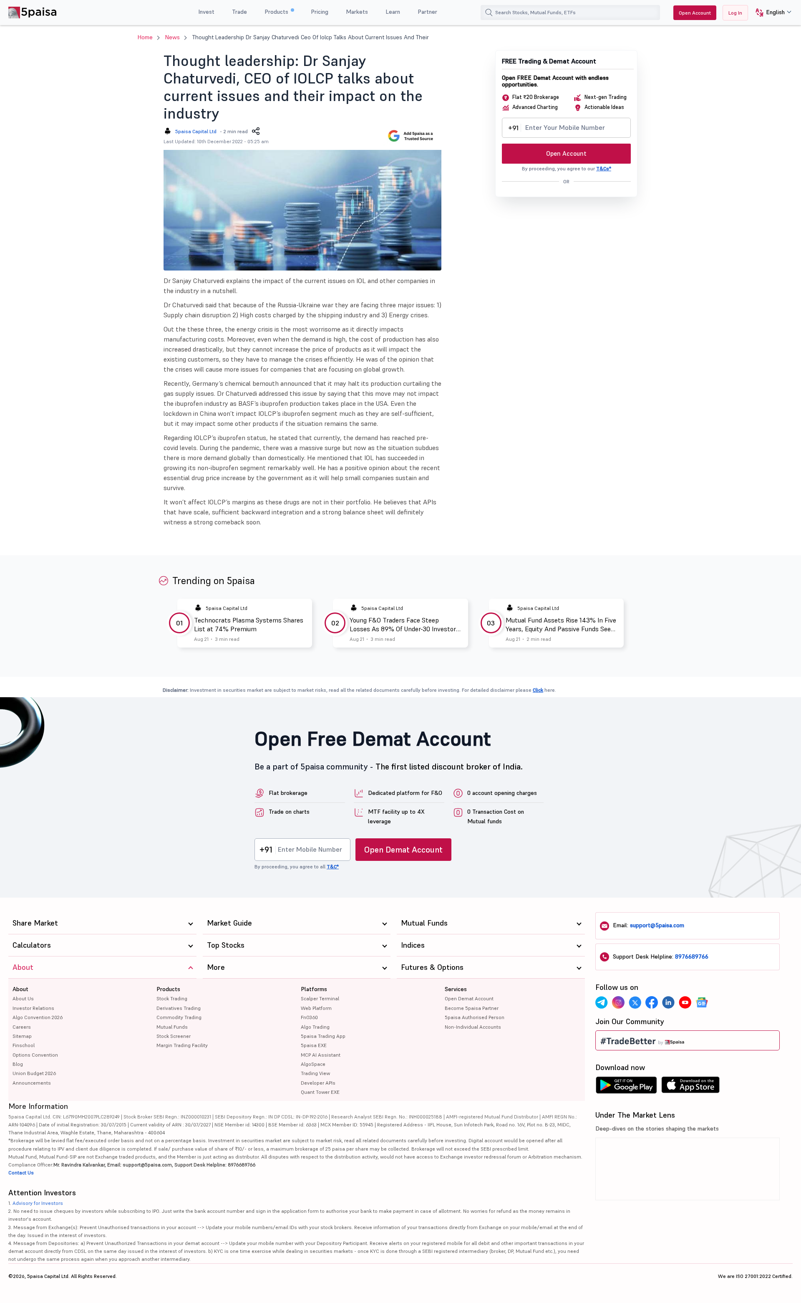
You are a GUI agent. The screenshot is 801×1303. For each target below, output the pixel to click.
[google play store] (626, 1087)
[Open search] (489, 12)
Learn (392, 11)
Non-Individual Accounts (473, 1027)
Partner (427, 11)
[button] (770, 13)
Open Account (695, 13)
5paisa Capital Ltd (196, 131)
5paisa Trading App (323, 1036)
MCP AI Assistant (320, 1055)
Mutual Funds (172, 1027)
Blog (18, 1064)
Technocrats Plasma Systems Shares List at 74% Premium (248, 624)
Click (538, 690)
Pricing (319, 11)
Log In (735, 13)
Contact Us (21, 1172)
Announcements (32, 1083)
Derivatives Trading (178, 1008)
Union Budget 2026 (34, 1073)
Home (145, 37)
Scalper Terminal (320, 998)
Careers (22, 1027)
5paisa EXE (314, 1045)
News (172, 37)
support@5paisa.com (657, 925)
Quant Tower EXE (320, 1092)
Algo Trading (315, 1027)
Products (277, 11)
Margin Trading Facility (182, 1045)
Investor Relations (33, 1008)
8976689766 (691, 956)
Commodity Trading (179, 1017)
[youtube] (685, 1002)
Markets (357, 11)
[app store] (690, 1087)
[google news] (701, 1002)
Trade (239, 11)
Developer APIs (318, 1083)
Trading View (315, 1073)
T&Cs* (603, 168)
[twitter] (635, 1002)
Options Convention (35, 1055)
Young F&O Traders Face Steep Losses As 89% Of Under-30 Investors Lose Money (404, 624)
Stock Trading (171, 998)
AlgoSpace (313, 1064)
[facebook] (651, 1002)
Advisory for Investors (38, 1203)
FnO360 (309, 1017)
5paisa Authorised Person (474, 1017)
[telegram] (601, 1002)
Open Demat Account (403, 849)
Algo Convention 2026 (38, 1017)
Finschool (24, 1045)
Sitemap (22, 1036)
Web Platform (316, 1008)
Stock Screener (173, 1036)
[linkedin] (668, 1002)
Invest (206, 11)
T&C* (333, 866)
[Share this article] (255, 131)
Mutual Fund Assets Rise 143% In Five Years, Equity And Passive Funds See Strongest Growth (561, 624)
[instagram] (618, 1002)
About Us (23, 998)
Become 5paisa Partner (472, 1008)
